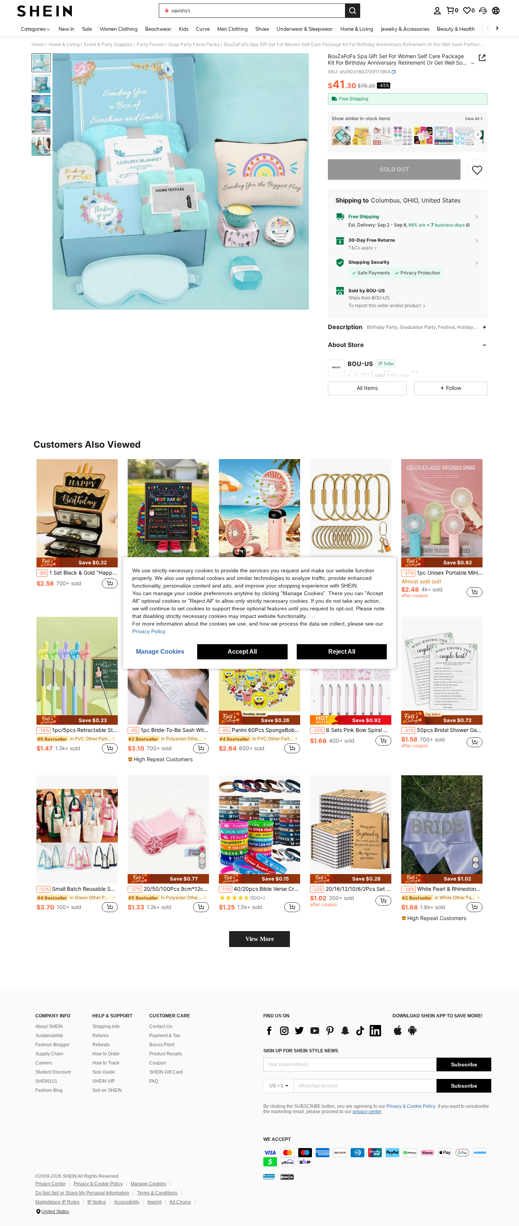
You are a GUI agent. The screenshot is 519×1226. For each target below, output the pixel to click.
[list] (324, 1030)
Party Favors (150, 44)
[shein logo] (44, 10)
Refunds (101, 1044)
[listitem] (341, 136)
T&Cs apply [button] (360, 247)
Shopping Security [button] (368, 262)
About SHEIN (49, 1026)
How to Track (105, 1063)
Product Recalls (165, 1054)
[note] (77, 562)
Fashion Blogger (52, 1044)
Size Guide (103, 1072)
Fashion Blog (49, 1090)
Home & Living (64, 44)
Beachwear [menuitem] (158, 29)
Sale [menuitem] (87, 29)
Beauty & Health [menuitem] (456, 29)
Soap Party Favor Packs (194, 44)
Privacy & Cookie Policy (410, 1106)
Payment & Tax (164, 1035)
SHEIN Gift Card (166, 1072)
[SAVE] (477, 169)
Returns (100, 1035)
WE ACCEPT (277, 1139)
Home (38, 44)
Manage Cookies (148, 1183)
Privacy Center (50, 1183)
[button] (482, 10)
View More (259, 939)
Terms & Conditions (157, 1193)
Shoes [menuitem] (262, 29)
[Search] (352, 10)
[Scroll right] (497, 28)
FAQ (153, 1081)
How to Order (106, 1054)
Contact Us (160, 1026)
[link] (452, 10)
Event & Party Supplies (108, 44)
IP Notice (96, 1202)
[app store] (397, 1034)
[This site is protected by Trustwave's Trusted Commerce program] (269, 1176)
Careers (43, 1063)
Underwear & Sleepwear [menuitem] (305, 29)
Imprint (154, 1202)
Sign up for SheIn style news (300, 1050)
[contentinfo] (377, 1157)
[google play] (412, 1034)
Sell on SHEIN (107, 1090)
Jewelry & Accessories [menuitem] (405, 29)
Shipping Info (106, 1026)
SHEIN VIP (103, 1081)
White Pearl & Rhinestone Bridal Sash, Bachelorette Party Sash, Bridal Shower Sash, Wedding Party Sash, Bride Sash (443, 889)
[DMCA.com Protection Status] (287, 1176)
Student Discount (53, 1072)
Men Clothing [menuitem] (232, 29)
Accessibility (126, 1202)
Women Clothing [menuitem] (119, 29)
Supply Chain (49, 1054)
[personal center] (437, 10)
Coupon (157, 1063)
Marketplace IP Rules (57, 1202)
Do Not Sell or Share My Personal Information (82, 1193)
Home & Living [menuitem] (356, 29)
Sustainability (49, 1035)
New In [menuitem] (66, 29)
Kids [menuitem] (183, 29)
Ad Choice (180, 1202)
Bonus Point (161, 1044)
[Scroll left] (488, 28)
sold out (394, 169)
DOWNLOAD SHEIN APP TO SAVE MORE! (437, 1016)
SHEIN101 (46, 1081)
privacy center (367, 1111)
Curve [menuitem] (203, 29)
